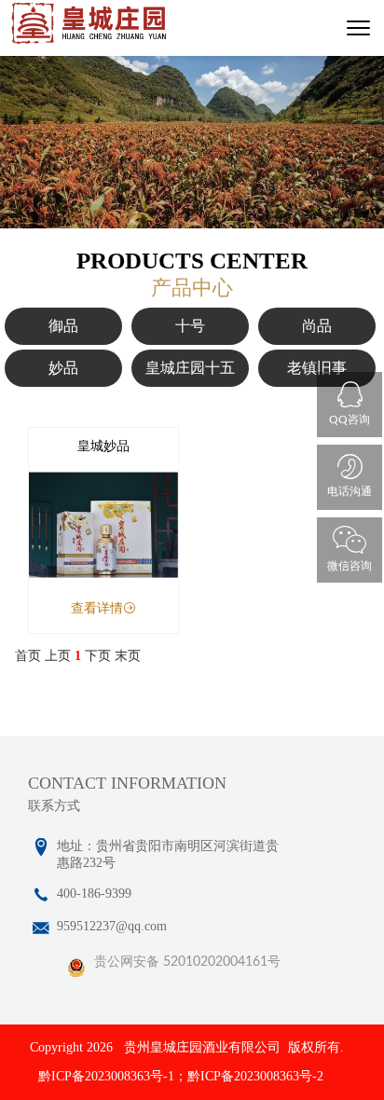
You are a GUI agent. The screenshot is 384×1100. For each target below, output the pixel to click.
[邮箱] (41, 928)
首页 (28, 656)
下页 (98, 656)
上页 (58, 656)
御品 (63, 326)
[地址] (41, 847)
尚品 (317, 326)
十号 (190, 326)
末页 (128, 656)
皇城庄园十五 (190, 368)
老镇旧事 (317, 368)
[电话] (41, 896)
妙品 (63, 368)
